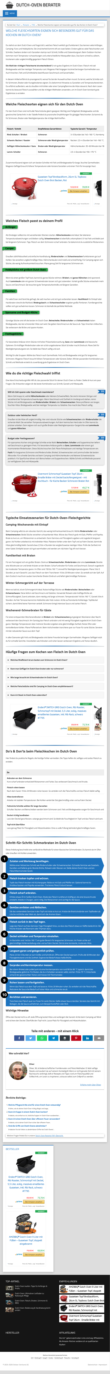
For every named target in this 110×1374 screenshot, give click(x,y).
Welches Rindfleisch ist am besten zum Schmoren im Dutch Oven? (38, 659)
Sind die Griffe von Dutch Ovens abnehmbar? (27, 1125)
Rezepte (26, 25)
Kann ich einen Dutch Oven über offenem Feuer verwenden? (34, 1118)
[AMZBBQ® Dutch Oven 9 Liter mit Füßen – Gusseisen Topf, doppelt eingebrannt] (26, 1233)
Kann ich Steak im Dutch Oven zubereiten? (28, 695)
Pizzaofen (67, 1358)
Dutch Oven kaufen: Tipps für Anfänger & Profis (31, 1287)
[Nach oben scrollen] (105, 1368)
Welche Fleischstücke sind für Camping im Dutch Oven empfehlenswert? (41, 686)
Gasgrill (45, 1358)
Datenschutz (92, 1364)
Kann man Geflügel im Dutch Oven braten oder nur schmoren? (37, 668)
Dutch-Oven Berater (38, 4)
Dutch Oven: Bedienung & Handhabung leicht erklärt (32, 1309)
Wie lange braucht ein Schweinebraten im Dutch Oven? (34, 677)
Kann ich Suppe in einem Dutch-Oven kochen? (28, 1111)
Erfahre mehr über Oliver (90, 1084)
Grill (32, 1358)
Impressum (103, 1364)
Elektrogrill (38, 1358)
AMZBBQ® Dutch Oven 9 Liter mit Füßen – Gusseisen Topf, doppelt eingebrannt (26, 1240)
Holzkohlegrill (58, 1358)
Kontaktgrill (75, 1358)
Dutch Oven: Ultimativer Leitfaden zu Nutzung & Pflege (29, 1294)
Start (18, 25)
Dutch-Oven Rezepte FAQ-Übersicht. (49, 1135)
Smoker (51, 1358)
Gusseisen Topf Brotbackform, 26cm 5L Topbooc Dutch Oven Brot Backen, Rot (86, 1300)
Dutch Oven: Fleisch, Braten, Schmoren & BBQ (31, 1301)
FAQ (33, 25)
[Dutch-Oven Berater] (8, 8)
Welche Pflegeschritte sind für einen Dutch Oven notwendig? (34, 1104)
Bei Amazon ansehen (78, 191)
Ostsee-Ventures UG (21, 1364)
